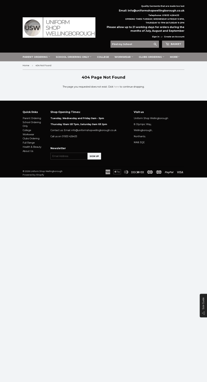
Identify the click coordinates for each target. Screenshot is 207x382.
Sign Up (94, 156)
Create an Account (174, 36)
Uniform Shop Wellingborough (46, 171)
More (174, 56)
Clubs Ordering (151, 56)
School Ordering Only (73, 56)
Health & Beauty (32, 146)
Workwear (122, 56)
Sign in (155, 36)
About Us (28, 151)
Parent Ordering (35, 56)
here (116, 86)
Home (26, 65)
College (103, 56)
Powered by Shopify (33, 174)
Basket (175, 43)
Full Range (29, 142)
